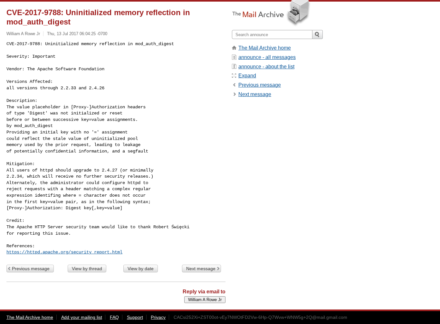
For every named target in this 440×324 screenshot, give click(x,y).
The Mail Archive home (264, 48)
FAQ (114, 317)
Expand (247, 75)
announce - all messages (267, 57)
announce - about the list (266, 66)
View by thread (87, 268)
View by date (141, 268)
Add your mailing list (81, 317)
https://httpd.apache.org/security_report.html (64, 252)
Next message (200, 268)
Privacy (158, 317)
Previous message (31, 268)
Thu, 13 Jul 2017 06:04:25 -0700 (77, 33)
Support (135, 317)
